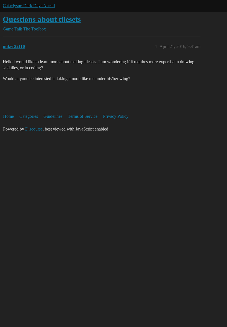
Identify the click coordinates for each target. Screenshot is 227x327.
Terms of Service (82, 116)
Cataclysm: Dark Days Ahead (29, 5)
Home (8, 116)
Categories (28, 116)
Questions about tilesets (42, 19)
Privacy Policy (115, 116)
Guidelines (52, 116)
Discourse (34, 129)
